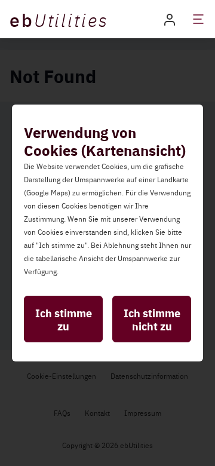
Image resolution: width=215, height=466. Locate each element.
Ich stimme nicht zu (152, 319)
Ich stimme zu (63, 319)
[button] (169, 18)
